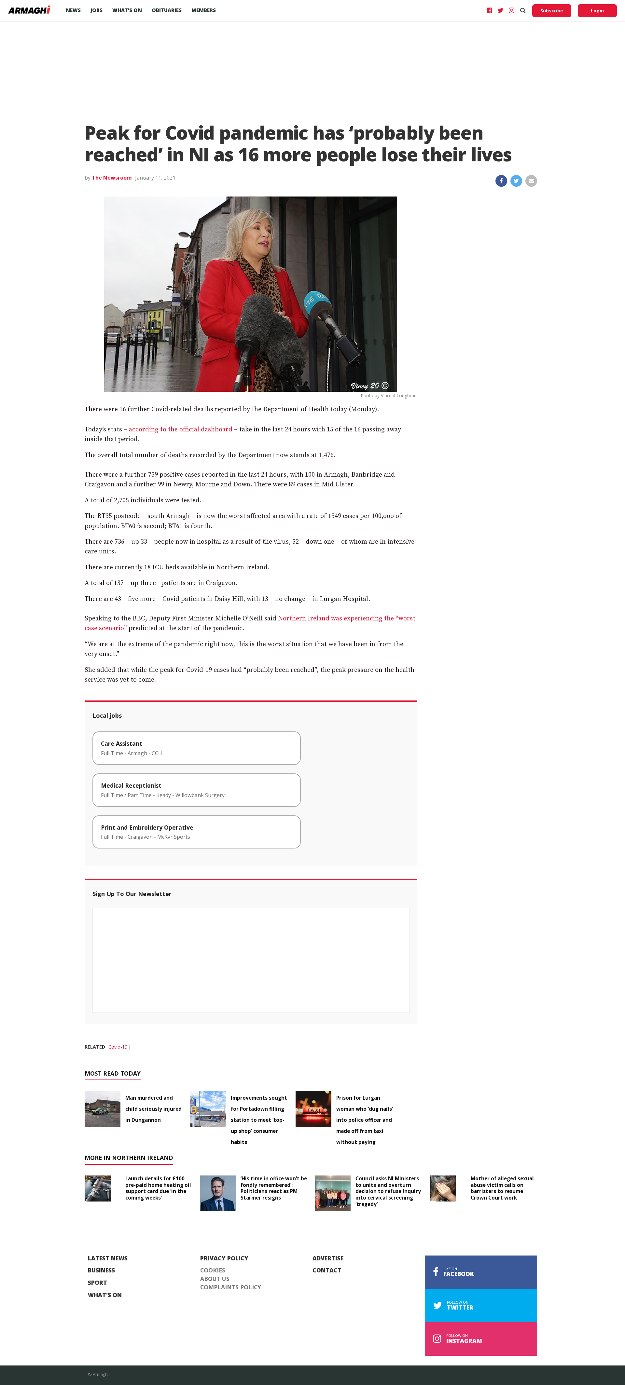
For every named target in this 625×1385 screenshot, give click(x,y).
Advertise (327, 1258)
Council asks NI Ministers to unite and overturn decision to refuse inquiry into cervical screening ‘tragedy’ (388, 1191)
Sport (97, 1283)
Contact (326, 1270)
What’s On (127, 10)
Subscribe (551, 10)
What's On (105, 1295)
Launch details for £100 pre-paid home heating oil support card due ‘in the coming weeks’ (158, 1188)
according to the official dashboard (180, 430)
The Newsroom (112, 177)
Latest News (108, 1258)
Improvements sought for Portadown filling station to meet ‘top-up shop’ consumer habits (259, 1119)
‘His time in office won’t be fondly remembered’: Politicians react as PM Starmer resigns (274, 1188)
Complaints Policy (230, 1287)
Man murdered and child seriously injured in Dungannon (153, 1108)
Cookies (212, 1270)
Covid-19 (117, 1047)
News (73, 10)
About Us (214, 1279)
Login (597, 10)
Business (101, 1270)
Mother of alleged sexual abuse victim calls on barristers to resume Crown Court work (502, 1188)
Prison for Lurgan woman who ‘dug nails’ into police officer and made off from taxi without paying (364, 1119)
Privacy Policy (224, 1258)
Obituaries (167, 10)
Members (203, 10)
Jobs (96, 10)
